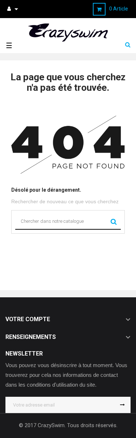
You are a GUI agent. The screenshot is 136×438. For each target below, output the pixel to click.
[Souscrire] (122, 405)
